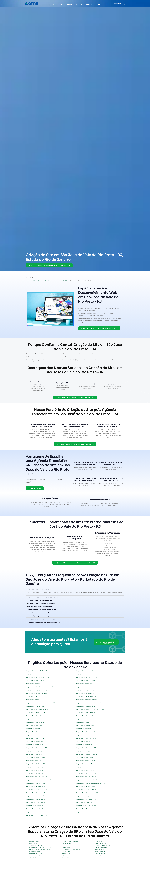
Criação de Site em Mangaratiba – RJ (86, 732)
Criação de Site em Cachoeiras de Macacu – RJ (38, 690)
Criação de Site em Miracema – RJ (35, 741)
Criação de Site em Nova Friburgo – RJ (36, 748)
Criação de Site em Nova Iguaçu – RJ (86, 748)
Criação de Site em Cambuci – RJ (85, 690)
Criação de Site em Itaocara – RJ (84, 719)
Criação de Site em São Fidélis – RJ (35, 783)
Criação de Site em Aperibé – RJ (84, 671)
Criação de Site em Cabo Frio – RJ (85, 687)
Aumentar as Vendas (100, 853)
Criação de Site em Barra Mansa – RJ (86, 680)
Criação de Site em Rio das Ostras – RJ (36, 776)
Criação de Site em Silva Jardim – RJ (86, 799)
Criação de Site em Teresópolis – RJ (35, 805)
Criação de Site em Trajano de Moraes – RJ (87, 805)
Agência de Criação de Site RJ (59, 281)
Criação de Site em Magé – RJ (34, 732)
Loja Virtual (98, 855)
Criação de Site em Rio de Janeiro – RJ (86, 776)
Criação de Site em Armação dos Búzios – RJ (38, 677)
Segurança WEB (99, 849)
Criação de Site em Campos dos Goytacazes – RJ (39, 693)
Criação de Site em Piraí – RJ (33, 760)
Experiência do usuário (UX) (102, 845)
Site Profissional (99, 857)
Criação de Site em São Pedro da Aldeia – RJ (38, 792)
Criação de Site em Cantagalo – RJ (85, 693)
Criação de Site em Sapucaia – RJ (35, 796)
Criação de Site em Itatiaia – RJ (84, 722)
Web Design (65, 855)
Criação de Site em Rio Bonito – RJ (85, 770)
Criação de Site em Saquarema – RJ (85, 796)
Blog (98, 4)
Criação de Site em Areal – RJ (84, 674)
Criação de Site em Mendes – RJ (84, 735)
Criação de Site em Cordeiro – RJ (35, 706)
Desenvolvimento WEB (101, 851)
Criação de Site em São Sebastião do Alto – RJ (88, 792)
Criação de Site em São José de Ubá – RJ (87, 789)
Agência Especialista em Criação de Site (40, 281)
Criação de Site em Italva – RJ (34, 719)
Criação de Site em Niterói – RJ (84, 744)
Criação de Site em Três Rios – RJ (35, 808)
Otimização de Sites (100, 843)
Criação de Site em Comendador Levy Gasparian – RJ (40, 703)
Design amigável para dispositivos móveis (40, 847)
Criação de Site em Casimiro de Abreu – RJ (87, 699)
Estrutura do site (66, 843)
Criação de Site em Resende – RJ (35, 770)
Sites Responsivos (67, 857)
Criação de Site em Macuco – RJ (84, 728)
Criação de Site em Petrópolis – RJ (35, 757)
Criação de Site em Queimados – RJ (35, 767)
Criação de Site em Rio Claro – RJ (35, 773)
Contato (70, 4)
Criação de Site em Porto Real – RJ (35, 764)
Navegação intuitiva (34, 843)
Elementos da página (68, 845)
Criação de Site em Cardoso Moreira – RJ (87, 696)
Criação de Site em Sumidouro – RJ (35, 802)
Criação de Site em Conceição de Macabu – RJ (88, 703)
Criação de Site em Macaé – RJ (34, 728)
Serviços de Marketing (84, 4)
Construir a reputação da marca (70, 841)
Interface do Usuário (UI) (101, 847)
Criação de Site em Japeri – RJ (34, 725)
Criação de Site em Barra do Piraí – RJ (36, 680)
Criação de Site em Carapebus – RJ (35, 696)
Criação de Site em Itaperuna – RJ (35, 722)
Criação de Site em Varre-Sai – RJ (35, 812)
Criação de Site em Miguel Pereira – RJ (86, 738)
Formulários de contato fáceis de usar (39, 849)
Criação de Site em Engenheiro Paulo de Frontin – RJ (90, 709)
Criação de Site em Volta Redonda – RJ (36, 815)
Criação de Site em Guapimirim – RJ (35, 712)
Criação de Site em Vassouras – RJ (85, 812)
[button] (117, 3)
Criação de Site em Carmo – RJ (34, 699)
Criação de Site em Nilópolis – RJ (35, 744)
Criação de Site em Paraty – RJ (34, 754)
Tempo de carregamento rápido (38, 845)
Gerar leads (32, 857)
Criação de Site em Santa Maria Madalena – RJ (38, 780)
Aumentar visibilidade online (37, 855)
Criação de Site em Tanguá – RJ (84, 802)
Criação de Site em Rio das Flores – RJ (86, 773)
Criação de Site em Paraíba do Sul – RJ (86, 751)
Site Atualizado (66, 851)
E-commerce (98, 841)
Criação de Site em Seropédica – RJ (35, 799)
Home (52, 4)
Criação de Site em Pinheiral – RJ (85, 757)
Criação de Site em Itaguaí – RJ (84, 715)
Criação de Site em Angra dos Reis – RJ (36, 671)
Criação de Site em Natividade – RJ (85, 741)
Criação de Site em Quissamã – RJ (85, 767)
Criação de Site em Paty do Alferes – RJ (86, 754)
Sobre (60, 4)
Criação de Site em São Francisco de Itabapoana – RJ (90, 783)
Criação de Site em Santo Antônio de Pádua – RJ (89, 780)
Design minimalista (34, 851)
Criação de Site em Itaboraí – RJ (34, 715)
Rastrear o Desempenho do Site (71, 849)
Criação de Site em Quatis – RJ (84, 764)
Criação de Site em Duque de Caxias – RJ (37, 709)
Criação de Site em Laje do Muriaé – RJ (86, 725)
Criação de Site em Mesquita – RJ (35, 738)
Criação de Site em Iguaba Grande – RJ (86, 712)
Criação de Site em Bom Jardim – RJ (85, 683)
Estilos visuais (66, 847)
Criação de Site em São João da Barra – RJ (87, 786)
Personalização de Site (35, 853)
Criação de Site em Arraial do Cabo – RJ (86, 677)
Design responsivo (34, 841)
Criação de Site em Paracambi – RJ (35, 751)
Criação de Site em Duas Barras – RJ (85, 706)
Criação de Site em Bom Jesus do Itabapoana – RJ (39, 687)
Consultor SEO (66, 853)
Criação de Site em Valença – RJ (84, 808)
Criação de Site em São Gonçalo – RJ (36, 786)
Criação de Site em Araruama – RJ (35, 674)
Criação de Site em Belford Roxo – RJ (36, 683)
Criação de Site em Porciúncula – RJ (85, 760)
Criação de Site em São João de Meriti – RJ (37, 789)
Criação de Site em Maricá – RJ (34, 735)
